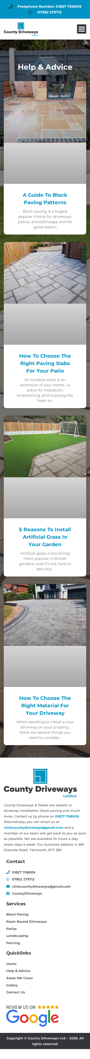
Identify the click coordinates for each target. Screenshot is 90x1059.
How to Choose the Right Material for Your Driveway (45, 705)
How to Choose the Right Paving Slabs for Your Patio (45, 363)
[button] (81, 29)
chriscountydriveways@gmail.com (34, 827)
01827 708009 (67, 816)
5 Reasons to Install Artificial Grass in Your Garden (45, 537)
